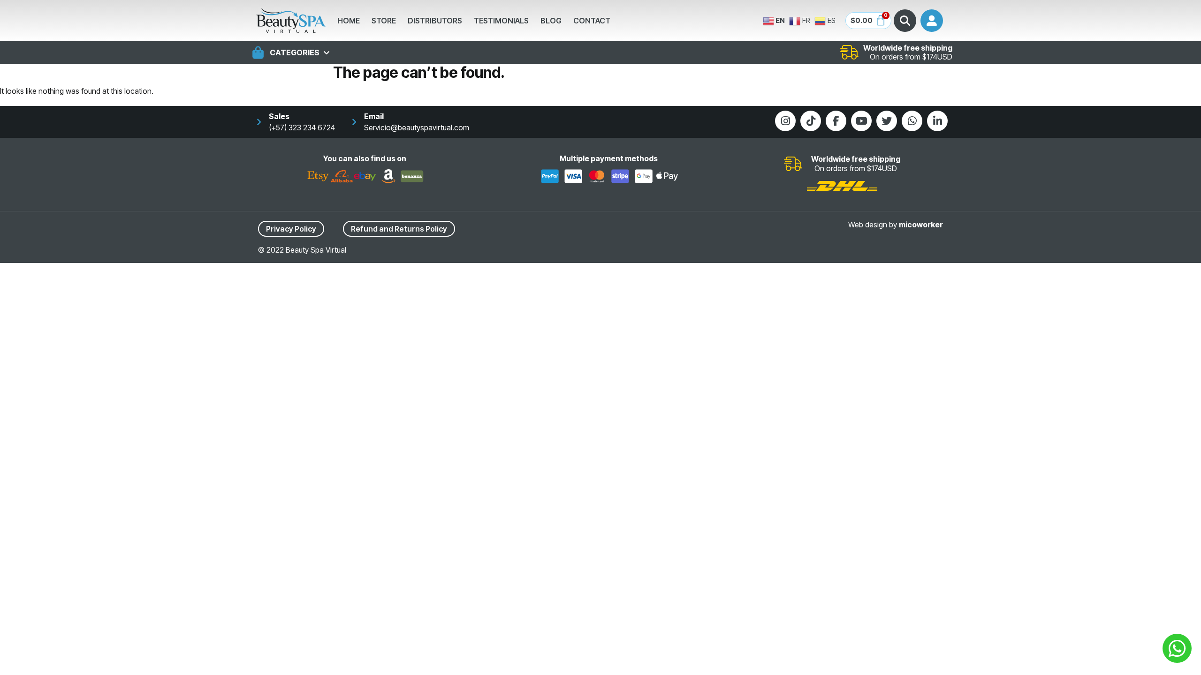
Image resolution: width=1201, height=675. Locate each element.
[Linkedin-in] (937, 121)
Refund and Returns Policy (399, 228)
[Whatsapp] (912, 121)
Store (384, 20)
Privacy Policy (291, 228)
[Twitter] (886, 121)
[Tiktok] (810, 121)
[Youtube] (861, 121)
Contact (591, 20)
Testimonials (501, 20)
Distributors (435, 20)
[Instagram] (785, 121)
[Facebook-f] (836, 121)
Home (348, 20)
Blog (551, 20)
